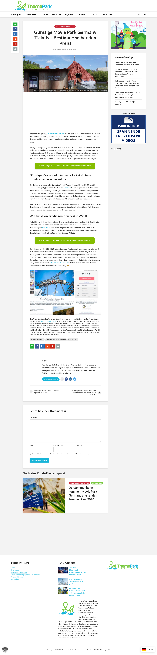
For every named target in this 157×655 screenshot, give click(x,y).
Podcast (82, 14)
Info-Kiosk (107, 14)
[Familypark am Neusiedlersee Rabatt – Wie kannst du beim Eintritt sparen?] (63, 591)
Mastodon (15, 579)
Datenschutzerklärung (19, 572)
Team (13, 568)
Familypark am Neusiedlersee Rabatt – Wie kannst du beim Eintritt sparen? (77, 591)
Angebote (69, 14)
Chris (54, 49)
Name (32, 445)
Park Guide (56, 14)
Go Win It (67, 188)
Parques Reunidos (37, 340)
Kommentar (33, 417)
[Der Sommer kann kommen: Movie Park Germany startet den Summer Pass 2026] (44, 495)
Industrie (44, 14)
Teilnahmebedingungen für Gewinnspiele (25, 575)
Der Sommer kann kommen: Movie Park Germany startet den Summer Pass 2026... (83, 493)
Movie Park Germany (56, 134)
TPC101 (94, 14)
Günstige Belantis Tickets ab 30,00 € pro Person (76, 581)
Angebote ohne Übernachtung (65, 26)
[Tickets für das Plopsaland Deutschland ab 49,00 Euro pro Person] (63, 570)
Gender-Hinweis (17, 577)
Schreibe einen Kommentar (67, 49)
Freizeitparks (16, 14)
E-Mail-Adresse (58, 445)
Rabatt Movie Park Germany (56, 340)
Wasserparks (31, 14)
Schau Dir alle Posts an (51, 379)
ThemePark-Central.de (48, 321)
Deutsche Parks (97, 483)
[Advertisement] (65, 113)
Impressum (15, 570)
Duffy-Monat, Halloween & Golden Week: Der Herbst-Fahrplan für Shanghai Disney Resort (127, 95)
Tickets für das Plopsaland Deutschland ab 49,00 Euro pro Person (77, 571)
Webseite (80, 445)
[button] (5, 650)
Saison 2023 (72, 340)
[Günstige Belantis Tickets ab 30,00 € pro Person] (63, 581)
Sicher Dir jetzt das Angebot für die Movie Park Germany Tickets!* (65, 166)
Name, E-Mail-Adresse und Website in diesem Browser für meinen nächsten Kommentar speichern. (63, 454)
